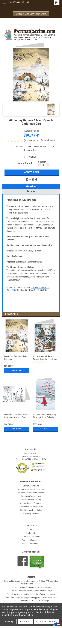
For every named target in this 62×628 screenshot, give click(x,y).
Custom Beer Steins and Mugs (31, 489)
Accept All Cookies (46, 621)
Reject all (25, 621)
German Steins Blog (31, 486)
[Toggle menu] (4, 4)
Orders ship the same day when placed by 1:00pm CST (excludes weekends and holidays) (31, 582)
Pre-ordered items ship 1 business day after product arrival (31, 594)
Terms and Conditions (31, 540)
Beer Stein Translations (31, 496)
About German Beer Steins (31, 510)
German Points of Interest (31, 503)
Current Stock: (24, 163)
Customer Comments (31, 537)
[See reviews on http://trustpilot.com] (36, 562)
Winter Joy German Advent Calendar (16, 357)
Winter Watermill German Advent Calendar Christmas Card (45, 357)
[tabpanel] (16, 348)
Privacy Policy (25, 614)
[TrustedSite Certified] (38, 464)
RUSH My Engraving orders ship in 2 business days (31, 591)
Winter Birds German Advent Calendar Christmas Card (16, 415)
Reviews (31, 191)
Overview (31, 186)
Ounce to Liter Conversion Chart (31, 14)
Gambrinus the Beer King (31, 500)
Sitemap (31, 530)
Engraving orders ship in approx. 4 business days (31, 587)
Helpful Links (31, 533)
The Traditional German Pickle (30, 507)
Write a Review (48, 140)
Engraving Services (31, 514)
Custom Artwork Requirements (31, 493)
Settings (9, 621)
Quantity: (42, 162)
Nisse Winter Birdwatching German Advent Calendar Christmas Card (44, 415)
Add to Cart (17, 371)
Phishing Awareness (30, 544)
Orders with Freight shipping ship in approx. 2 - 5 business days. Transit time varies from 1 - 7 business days (31, 599)
